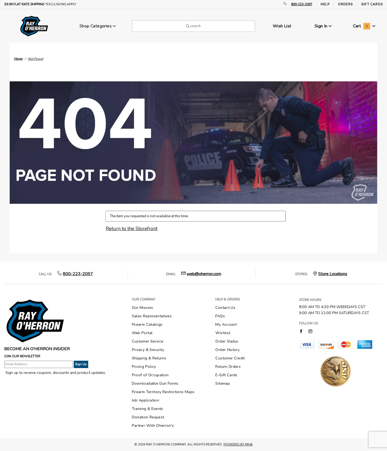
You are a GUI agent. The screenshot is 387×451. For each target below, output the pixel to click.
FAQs (220, 316)
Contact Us (225, 307)
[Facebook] (301, 331)
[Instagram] (310, 331)
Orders (345, 4)
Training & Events (147, 408)
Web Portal (142, 332)
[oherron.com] (34, 26)
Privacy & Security (148, 349)
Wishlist (222, 332)
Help (325, 4)
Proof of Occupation (150, 375)
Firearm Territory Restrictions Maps (163, 391)
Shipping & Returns (149, 358)
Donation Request (148, 417)
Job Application (145, 400)
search (195, 26)
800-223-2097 (301, 4)
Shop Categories (96, 26)
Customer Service (147, 341)
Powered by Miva (238, 444)
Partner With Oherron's (153, 425)
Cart (360, 26)
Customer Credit (230, 358)
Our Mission (142, 307)
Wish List (282, 26)
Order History (227, 349)
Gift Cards (372, 4)
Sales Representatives (152, 316)
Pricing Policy (144, 366)
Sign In (322, 26)
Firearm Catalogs (147, 324)
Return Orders (228, 366)
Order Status (226, 341)
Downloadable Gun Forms (155, 383)
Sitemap (222, 383)
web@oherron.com (204, 274)
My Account (226, 324)
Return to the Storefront (131, 228)
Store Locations (332, 274)
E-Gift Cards (226, 375)
